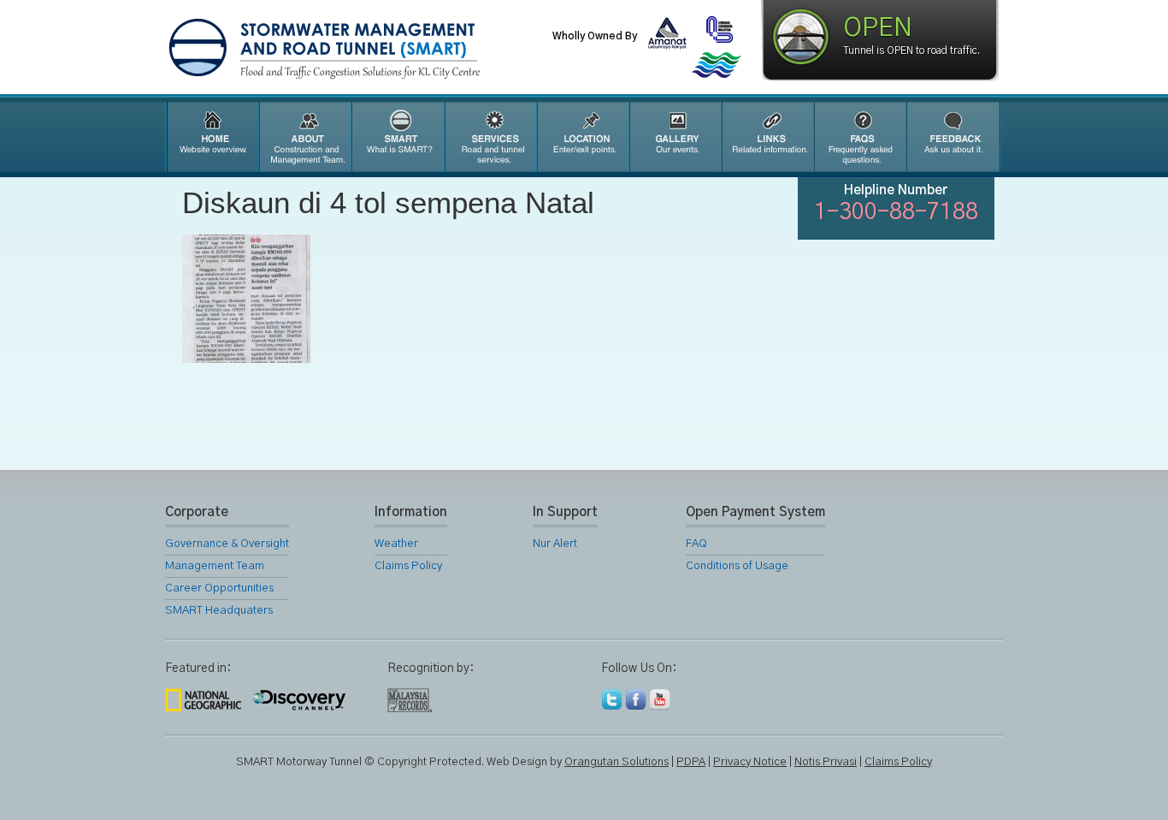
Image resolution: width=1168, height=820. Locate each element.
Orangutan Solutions (616, 762)
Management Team (214, 566)
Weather (396, 544)
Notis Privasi (825, 762)
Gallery (674, 137)
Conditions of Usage (737, 566)
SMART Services (490, 137)
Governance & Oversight (227, 544)
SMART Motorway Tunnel (366, 49)
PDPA (690, 762)
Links (767, 137)
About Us (304, 137)
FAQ (859, 137)
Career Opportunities (219, 588)
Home (211, 137)
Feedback (953, 137)
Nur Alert (555, 544)
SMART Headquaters (219, 610)
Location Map (582, 137)
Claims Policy (408, 566)
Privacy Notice (750, 762)
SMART (397, 137)
